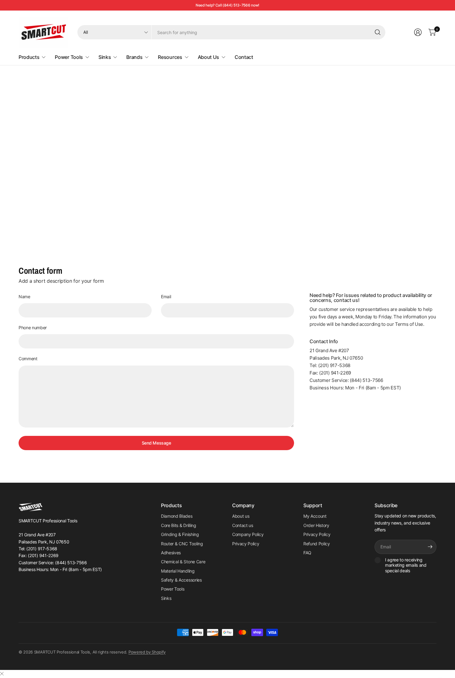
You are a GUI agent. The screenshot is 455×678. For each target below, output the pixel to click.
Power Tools (172, 589)
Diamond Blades (177, 516)
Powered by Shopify (147, 651)
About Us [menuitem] (208, 57)
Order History (316, 525)
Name (24, 296)
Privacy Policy (245, 543)
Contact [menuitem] (244, 57)
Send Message (156, 442)
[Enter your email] (430, 547)
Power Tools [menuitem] (69, 57)
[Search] (377, 32)
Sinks (166, 598)
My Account (315, 516)
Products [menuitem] (29, 57)
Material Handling (178, 571)
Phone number (33, 327)
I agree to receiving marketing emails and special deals (406, 565)
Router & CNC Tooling (182, 543)
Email (166, 296)
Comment (28, 358)
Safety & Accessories (181, 580)
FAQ (307, 552)
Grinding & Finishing (180, 534)
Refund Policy (316, 543)
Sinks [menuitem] (104, 57)
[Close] (2, 673)
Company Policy (248, 534)
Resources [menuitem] (170, 57)
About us (240, 516)
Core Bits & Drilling (178, 525)
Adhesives (171, 552)
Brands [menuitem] (134, 57)
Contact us (242, 525)
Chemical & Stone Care (183, 561)
